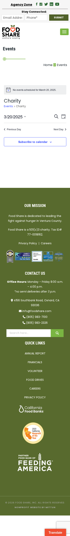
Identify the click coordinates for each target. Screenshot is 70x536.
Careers (46, 243)
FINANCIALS (35, 362)
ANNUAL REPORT (35, 353)
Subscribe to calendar (32, 142)
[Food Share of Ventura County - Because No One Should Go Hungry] (11, 32)
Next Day (58, 129)
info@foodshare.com (36, 311)
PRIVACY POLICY (35, 397)
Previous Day (14, 129)
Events (8, 106)
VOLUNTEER (35, 371)
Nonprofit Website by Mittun (35, 507)
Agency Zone (21, 4)
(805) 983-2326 (37, 323)
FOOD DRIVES (35, 380)
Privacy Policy (28, 243)
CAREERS (35, 389)
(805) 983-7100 (36, 317)
